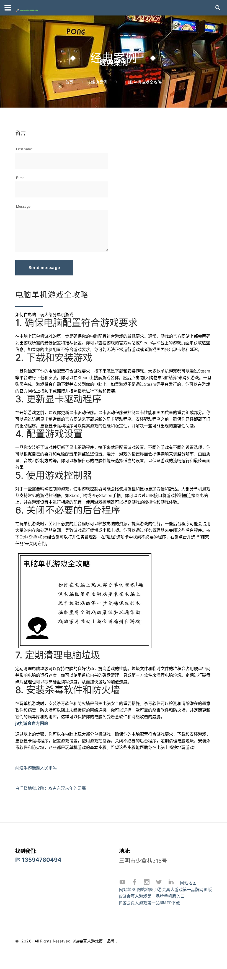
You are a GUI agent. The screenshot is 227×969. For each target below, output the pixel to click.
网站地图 (188, 882)
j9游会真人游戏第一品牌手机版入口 (152, 896)
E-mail (21, 178)
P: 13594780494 (38, 859)
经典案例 (99, 82)
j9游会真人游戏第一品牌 (93, 941)
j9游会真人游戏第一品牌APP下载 (149, 902)
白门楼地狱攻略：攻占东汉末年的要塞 (50, 788)
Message (23, 206)
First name (24, 149)
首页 (69, 82)
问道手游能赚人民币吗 (36, 767)
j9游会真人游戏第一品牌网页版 (183, 889)
